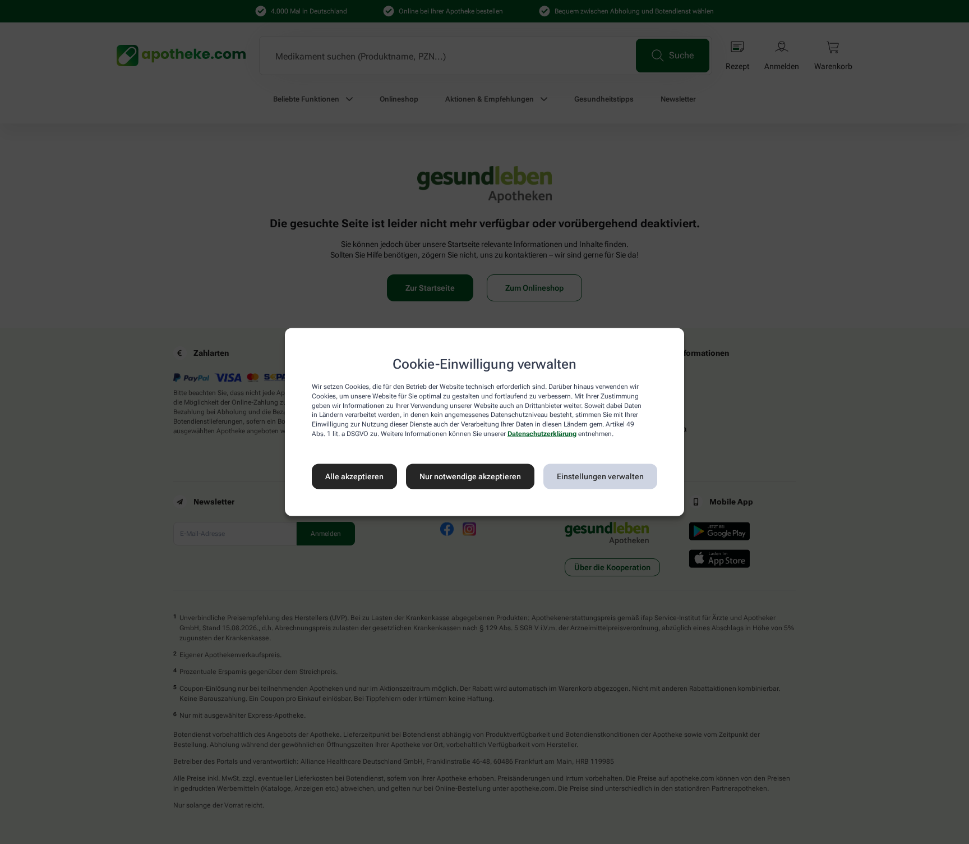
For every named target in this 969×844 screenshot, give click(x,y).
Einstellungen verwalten (600, 476)
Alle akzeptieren (354, 476)
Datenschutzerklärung (541, 434)
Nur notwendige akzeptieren (470, 476)
